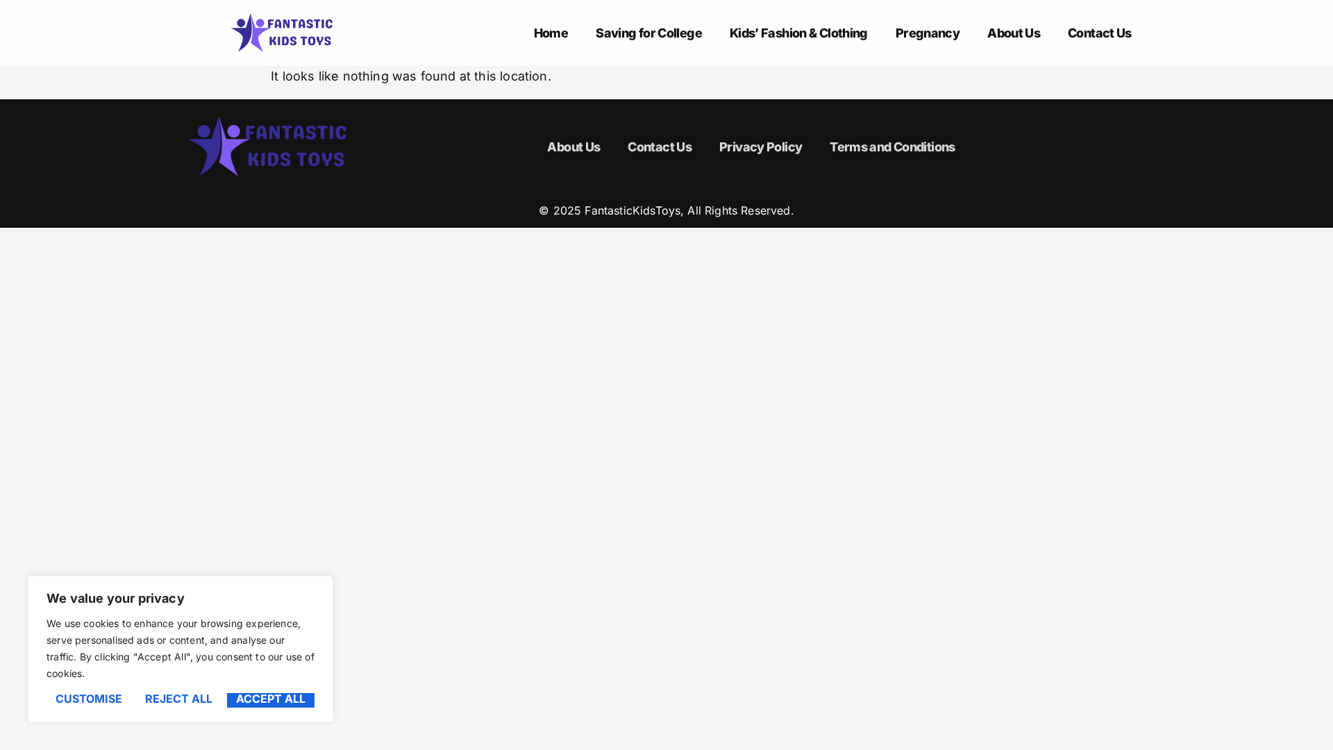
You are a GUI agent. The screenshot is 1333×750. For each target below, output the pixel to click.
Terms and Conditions (892, 147)
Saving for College (649, 33)
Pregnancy (927, 33)
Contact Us (1100, 33)
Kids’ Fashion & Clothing (799, 33)
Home (551, 33)
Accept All (270, 699)
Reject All (178, 699)
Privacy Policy (760, 147)
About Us (1013, 33)
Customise (89, 699)
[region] (180, 649)
